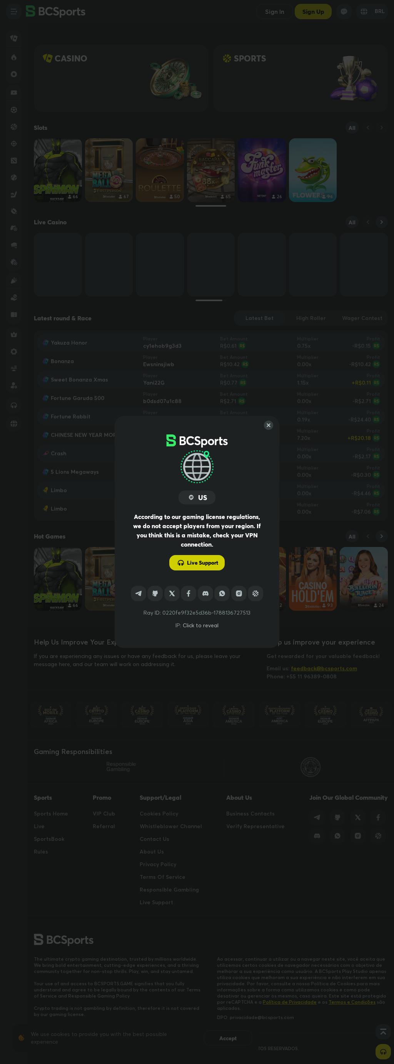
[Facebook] (188, 593)
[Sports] (255, 593)
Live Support (202, 562)
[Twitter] (172, 593)
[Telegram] (138, 593)
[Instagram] (239, 593)
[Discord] (205, 593)
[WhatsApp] (222, 593)
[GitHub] (155, 593)
